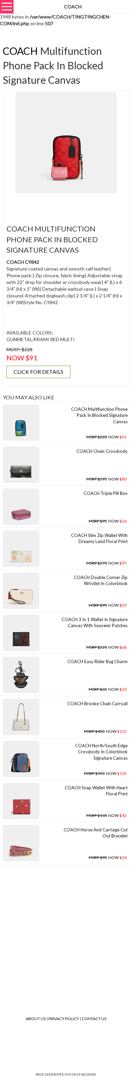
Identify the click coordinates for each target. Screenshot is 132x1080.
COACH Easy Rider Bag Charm (97, 661)
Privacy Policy (63, 1018)
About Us (36, 1018)
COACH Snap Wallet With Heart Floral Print (96, 791)
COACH (20, 51)
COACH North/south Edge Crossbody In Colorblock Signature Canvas (101, 752)
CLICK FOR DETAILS (38, 371)
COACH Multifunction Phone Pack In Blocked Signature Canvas (99, 415)
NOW (106, 436)
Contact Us (94, 1018)
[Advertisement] (68, 204)
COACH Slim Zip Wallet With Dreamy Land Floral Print (99, 538)
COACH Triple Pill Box (106, 493)
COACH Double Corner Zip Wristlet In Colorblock (101, 580)
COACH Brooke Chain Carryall (97, 703)
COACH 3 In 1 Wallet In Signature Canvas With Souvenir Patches (95, 622)
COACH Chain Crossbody (102, 451)
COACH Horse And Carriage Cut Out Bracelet (96, 833)
